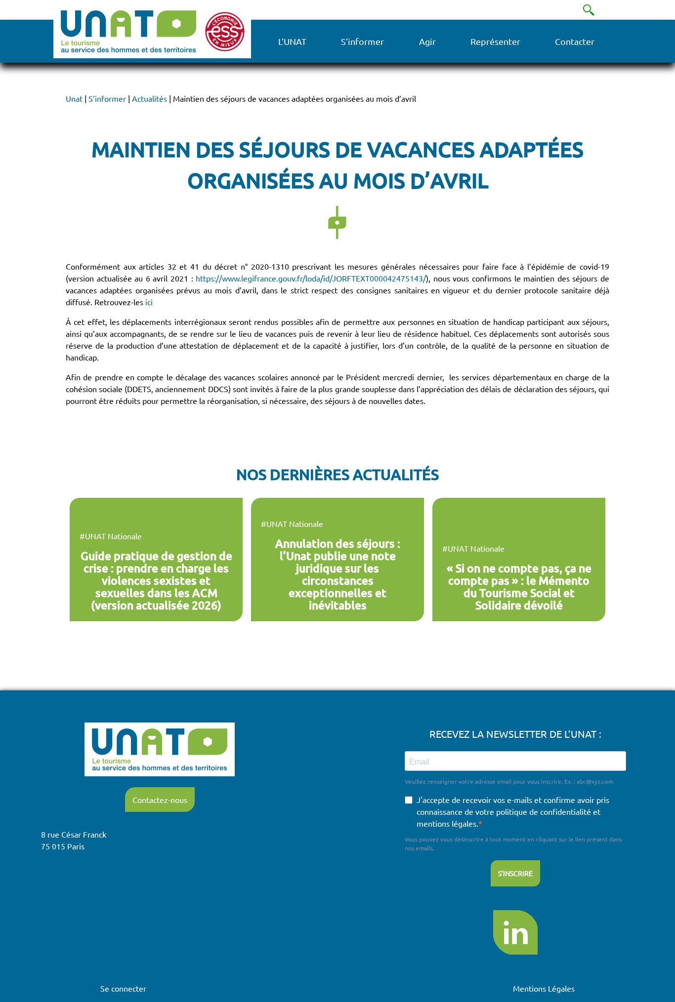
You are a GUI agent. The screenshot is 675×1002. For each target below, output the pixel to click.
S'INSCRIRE (515, 873)
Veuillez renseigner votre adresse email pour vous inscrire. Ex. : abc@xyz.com (509, 781)
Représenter (495, 41)
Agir (427, 41)
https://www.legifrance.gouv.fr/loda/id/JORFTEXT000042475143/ (311, 278)
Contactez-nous (159, 799)
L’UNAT (292, 41)
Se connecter (123, 988)
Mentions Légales (544, 988)
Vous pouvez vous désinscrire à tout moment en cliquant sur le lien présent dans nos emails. (513, 843)
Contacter (574, 41)
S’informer (362, 41)
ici (149, 302)
